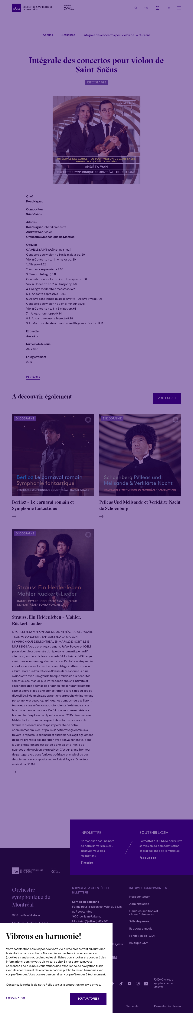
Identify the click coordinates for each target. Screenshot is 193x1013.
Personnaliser (15, 998)
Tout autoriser (88, 999)
